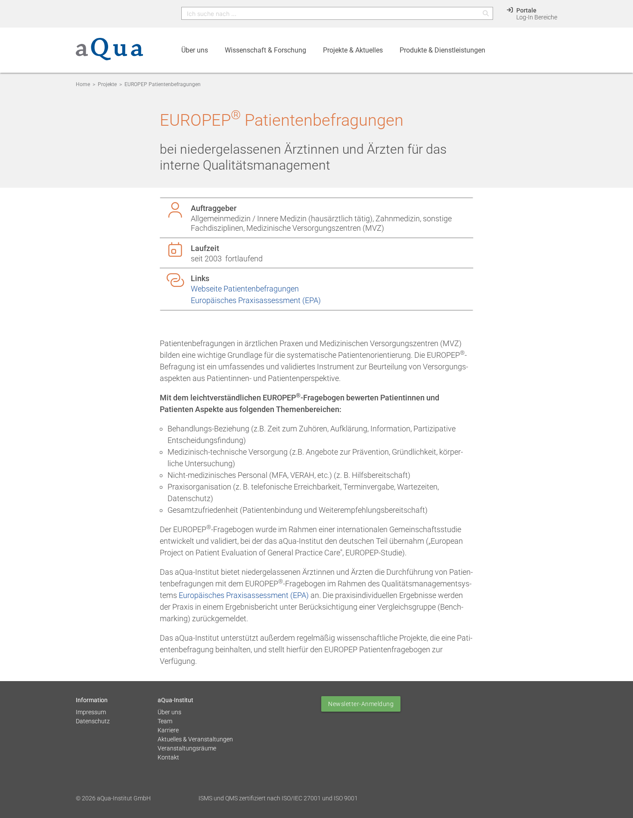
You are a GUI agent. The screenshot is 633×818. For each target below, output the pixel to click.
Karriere (168, 730)
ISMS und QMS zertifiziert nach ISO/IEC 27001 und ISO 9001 (278, 798)
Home (83, 84)
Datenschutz (93, 721)
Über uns (169, 712)
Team (165, 721)
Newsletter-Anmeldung (361, 703)
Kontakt (168, 757)
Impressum (91, 712)
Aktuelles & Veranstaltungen (195, 739)
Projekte (107, 84)
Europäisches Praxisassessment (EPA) (256, 300)
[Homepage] (109, 54)
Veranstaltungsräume (187, 748)
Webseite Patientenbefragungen (245, 288)
